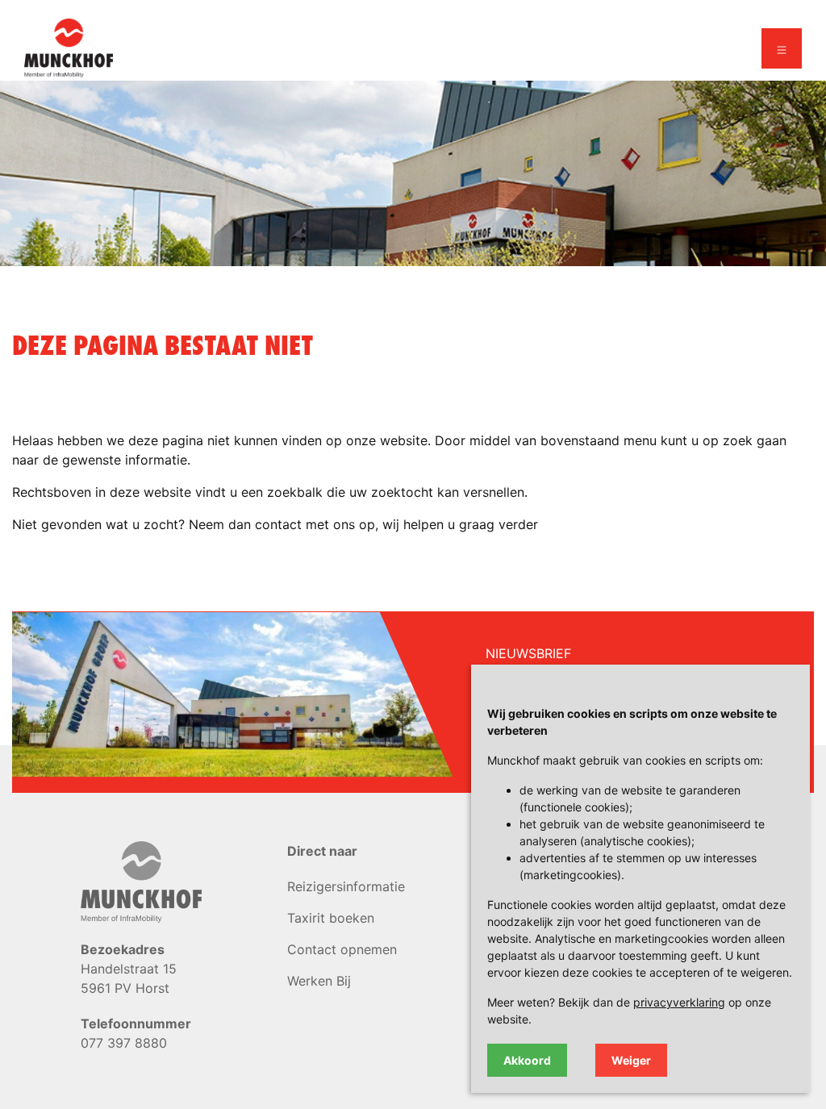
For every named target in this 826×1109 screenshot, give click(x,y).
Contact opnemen (342, 949)
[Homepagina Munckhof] (68, 47)
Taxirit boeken (330, 918)
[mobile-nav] (781, 48)
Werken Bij (319, 981)
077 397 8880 (124, 1043)
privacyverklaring (679, 1002)
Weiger (631, 1060)
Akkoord (527, 1060)
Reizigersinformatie (346, 886)
